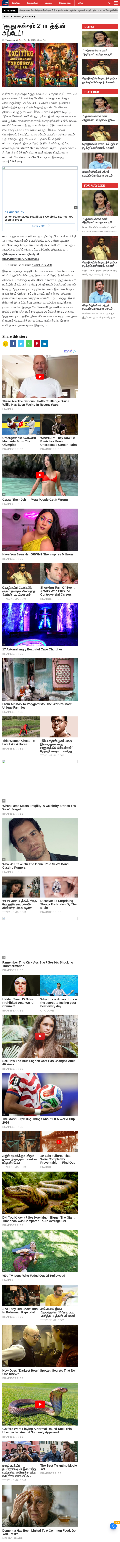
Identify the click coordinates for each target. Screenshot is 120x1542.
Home (7, 17)
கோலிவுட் (16, 3)
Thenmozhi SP (11, 40)
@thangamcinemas (14, 254)
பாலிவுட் (48, 3)
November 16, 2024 (42, 265)
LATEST (89, 26)
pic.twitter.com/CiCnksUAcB (20, 258)
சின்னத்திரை (32, 3)
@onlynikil (34, 254)
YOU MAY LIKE (94, 185)
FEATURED (91, 92)
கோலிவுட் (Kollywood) (24, 17)
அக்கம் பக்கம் (65, 3)
